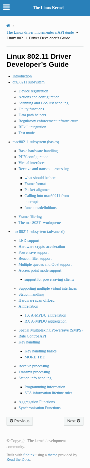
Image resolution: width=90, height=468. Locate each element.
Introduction (22, 76)
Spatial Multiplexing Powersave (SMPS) (50, 330)
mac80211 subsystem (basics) (35, 142)
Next (72, 421)
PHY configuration (33, 157)
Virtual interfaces (31, 163)
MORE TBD (35, 357)
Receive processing (33, 366)
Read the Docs (18, 459)
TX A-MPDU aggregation (45, 315)
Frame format (35, 184)
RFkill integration (32, 127)
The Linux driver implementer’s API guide (40, 32)
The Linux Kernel (48, 7)
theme (52, 455)
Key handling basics (40, 351)
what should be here (40, 178)
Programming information (44, 387)
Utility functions (31, 109)
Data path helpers (32, 115)
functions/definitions (40, 207)
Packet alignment (38, 190)
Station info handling (35, 378)
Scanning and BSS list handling (43, 103)
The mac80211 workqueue (39, 222)
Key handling (29, 342)
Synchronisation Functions (39, 408)
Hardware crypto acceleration (41, 246)
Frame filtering (30, 216)
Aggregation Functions (36, 402)
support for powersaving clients (49, 279)
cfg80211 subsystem (28, 82)
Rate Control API (32, 336)
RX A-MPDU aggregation (45, 321)
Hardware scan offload (36, 300)
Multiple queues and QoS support (45, 264)
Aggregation (28, 306)
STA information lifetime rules (48, 393)
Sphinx (28, 455)
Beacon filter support (35, 258)
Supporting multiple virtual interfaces (47, 288)
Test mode (26, 133)
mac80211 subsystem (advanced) (38, 231)
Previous (21, 421)
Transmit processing (34, 372)
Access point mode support (39, 270)
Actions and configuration (39, 97)
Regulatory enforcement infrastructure (48, 121)
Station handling (31, 294)
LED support (28, 240)
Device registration (33, 91)
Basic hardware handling (38, 151)
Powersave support (33, 252)
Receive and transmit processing (43, 169)
